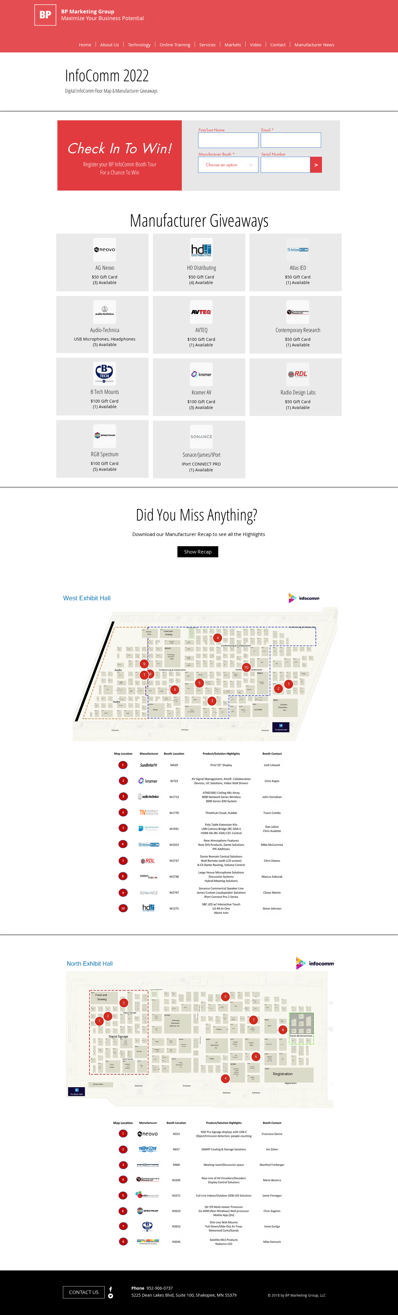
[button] (139, 44)
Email (265, 130)
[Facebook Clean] (110, 1289)
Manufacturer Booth (215, 154)
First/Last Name (212, 130)
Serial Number (273, 154)
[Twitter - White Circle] (110, 1295)
